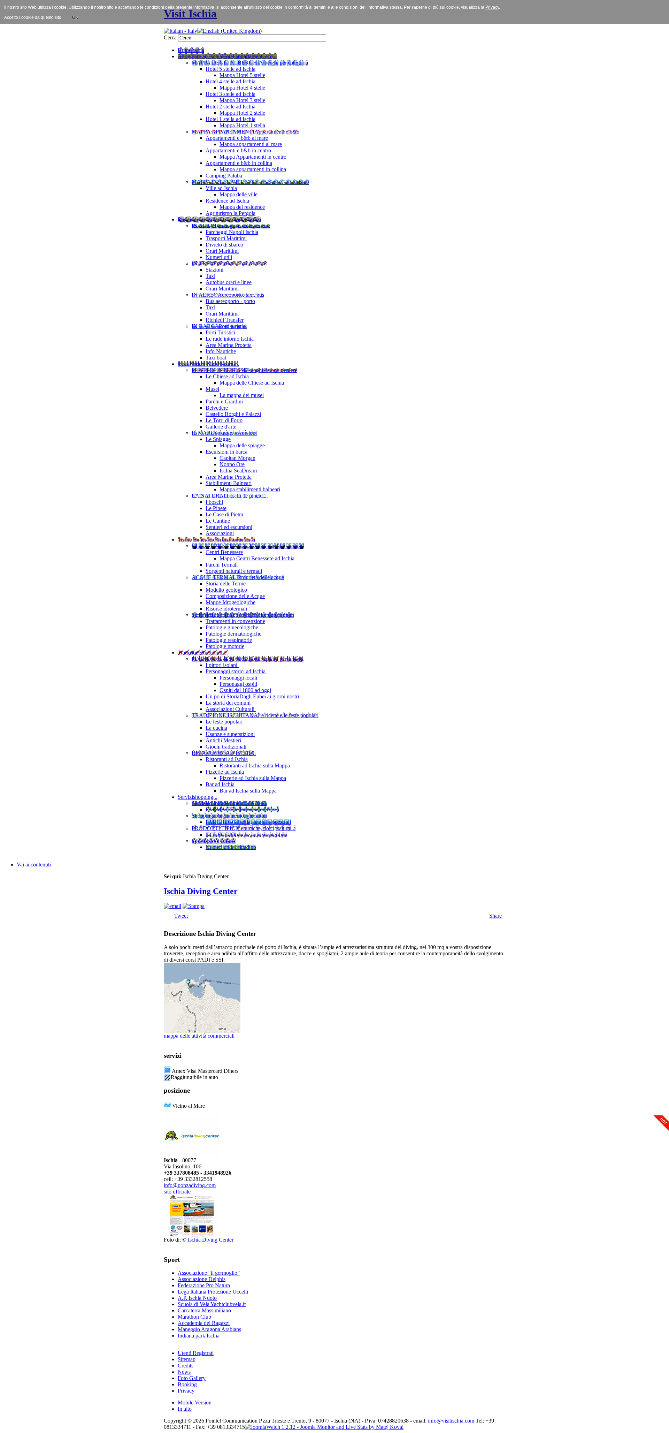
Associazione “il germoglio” (209, 1273)
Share (495, 916)
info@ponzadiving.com (190, 1185)
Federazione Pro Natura (204, 1285)
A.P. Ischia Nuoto (197, 1298)
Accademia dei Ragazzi (204, 1323)
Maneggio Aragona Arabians (209, 1329)
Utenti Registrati (196, 1353)
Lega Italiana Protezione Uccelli (213, 1292)
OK (75, 17)
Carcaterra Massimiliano (204, 1310)
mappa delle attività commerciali (199, 1036)
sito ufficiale (177, 1192)
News (184, 1372)
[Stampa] (194, 906)
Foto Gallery (192, 1378)
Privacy (186, 1391)
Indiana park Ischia (199, 1336)
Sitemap (186, 1359)
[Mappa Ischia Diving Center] (202, 1031)
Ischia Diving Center (201, 891)
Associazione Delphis (201, 1279)
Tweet (181, 916)
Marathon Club (194, 1317)
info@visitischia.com (451, 1421)
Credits (185, 1365)
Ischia (340, 1421)
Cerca (171, 37)
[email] (172, 906)
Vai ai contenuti (34, 864)
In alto (185, 1409)
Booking (187, 1384)
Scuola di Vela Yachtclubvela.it (212, 1304)
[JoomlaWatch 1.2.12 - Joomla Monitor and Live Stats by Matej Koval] (324, 1427)
